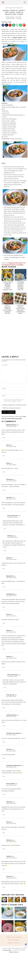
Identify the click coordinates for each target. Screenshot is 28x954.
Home (6, 7)
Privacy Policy (14, 943)
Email (4, 395)
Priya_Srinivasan (10, 17)
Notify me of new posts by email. (12, 408)
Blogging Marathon (17, 37)
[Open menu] (3, 2)
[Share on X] (6, 25)
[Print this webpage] (17, 25)
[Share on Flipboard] (24, 25)
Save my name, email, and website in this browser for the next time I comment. (13, 400)
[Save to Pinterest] (10, 25)
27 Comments (19, 18)
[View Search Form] (24, 2)
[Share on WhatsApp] (20, 25)
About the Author (14, 937)
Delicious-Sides (12, 7)
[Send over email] (13, 25)
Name (4, 388)
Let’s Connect (14, 940)
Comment (5, 365)
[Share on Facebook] (3, 25)
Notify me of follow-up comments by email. (14, 405)
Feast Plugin (6, 950)
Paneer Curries (19, 7)
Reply (4, 437)
